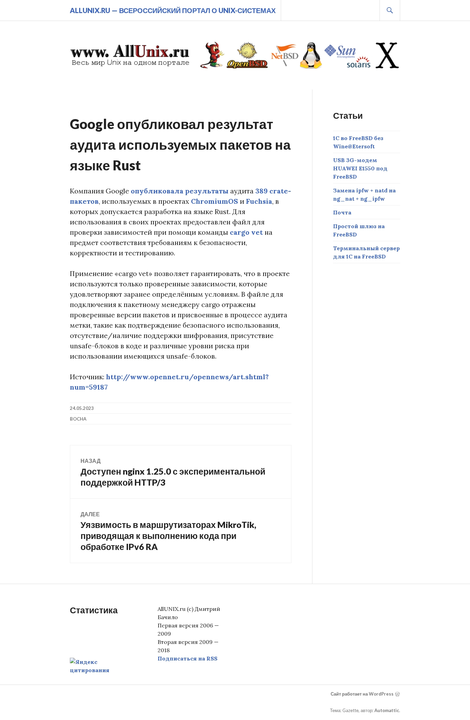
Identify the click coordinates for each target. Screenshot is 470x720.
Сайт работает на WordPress (362, 694)
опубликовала (157, 191)
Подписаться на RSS (187, 658)
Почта (342, 212)
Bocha (78, 419)
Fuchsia (259, 201)
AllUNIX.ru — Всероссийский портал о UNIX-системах (173, 10)
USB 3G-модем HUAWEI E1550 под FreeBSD (360, 168)
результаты (206, 191)
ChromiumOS (214, 201)
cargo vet (246, 232)
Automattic (386, 710)
